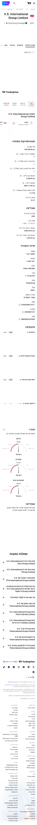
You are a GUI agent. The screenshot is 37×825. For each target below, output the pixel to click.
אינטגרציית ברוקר (12, 816)
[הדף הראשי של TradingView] (29, 3)
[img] (7, 23)
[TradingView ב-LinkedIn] (13, 667)
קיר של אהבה (31, 785)
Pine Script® (31, 768)
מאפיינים (15, 708)
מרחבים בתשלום (30, 818)
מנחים (33, 794)
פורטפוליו (32, 758)
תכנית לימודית (13, 821)
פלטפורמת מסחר (12, 807)
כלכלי (33, 745)
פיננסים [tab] (20, 45)
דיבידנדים (32, 750)
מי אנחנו (15, 747)
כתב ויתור (15, 778)
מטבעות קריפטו (30, 721)
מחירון (16, 710)
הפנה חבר (32, 787)
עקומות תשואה (30, 761)
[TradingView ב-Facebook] (28, 667)
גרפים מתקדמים (12, 805)
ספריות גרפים (13, 800)
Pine (33, 728)
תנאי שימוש (14, 776)
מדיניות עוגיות (13, 783)
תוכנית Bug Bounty (11, 789)
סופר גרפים (31, 708)
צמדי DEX (32, 725)
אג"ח (33, 719)
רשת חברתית (31, 783)
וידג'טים (15, 798)
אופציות (32, 763)
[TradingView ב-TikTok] (3, 667)
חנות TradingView (12, 765)
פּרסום (16, 814)
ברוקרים (15, 723)
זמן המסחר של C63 (11, 769)
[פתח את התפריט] (34, 3)
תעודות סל (31, 716)
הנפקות (32, 752)
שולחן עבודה (31, 776)
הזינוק (16, 728)
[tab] (10, 332)
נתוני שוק (15, 712)
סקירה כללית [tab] (30, 45)
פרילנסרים (32, 816)
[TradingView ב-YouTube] (23, 667)
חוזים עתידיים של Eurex (10, 738)
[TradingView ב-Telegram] (8, 667)
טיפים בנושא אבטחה (11, 787)
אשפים (33, 814)
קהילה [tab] (12, 45)
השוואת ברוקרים (13, 725)
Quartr (10, 695)
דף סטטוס (14, 792)
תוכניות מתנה (13, 714)
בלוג (16, 752)
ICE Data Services (13, 682)
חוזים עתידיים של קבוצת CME (10, 735)
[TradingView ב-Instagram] (18, 667)
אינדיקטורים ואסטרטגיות (27, 811)
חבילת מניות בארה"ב (11, 741)
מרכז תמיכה (14, 754)
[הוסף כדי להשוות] (14, 123)
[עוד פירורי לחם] (27, 9)
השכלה (33, 803)
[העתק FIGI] (20, 319)
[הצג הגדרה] (28, 147)
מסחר (33, 800)
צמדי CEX (32, 723)
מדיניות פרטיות (13, 780)
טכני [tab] (5, 45)
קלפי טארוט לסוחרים (11, 767)
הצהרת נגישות (13, 785)
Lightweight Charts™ (11, 803)
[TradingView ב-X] (33, 667)
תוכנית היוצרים (30, 789)
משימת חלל (14, 749)
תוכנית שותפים (13, 818)
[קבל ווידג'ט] (4, 429)
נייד (34, 774)
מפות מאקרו (31, 765)
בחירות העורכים (30, 805)
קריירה (16, 756)
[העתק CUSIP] (23, 312)
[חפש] (14, 3)
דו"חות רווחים (30, 747)
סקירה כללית (14, 721)
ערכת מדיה (14, 758)
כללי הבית (32, 792)
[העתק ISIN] (20, 305)
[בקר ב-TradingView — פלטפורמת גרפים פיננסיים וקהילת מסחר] (10, 92)
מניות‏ (33, 714)
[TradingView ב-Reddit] (33, 672)
